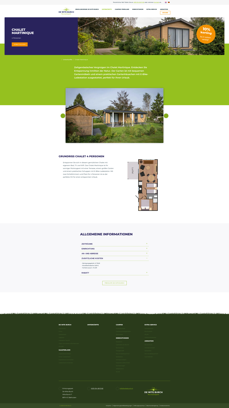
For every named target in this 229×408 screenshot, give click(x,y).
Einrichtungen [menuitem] (138, 9)
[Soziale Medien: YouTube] (117, 381)
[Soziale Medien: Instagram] (121, 381)
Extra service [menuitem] (151, 9)
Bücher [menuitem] (165, 12)
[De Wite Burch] (66, 11)
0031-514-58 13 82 (139, 2)
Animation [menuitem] (164, 9)
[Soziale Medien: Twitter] (112, 381)
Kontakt (156, 2)
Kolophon (108, 405)
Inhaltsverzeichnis (165, 405)
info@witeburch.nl (126, 388)
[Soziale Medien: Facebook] (108, 381)
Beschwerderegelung (152, 405)
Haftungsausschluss (139, 405)
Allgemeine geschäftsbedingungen (122, 405)
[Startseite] (59, 60)
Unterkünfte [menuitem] (107, 9)
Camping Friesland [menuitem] (122, 9)
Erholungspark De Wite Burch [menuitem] (87, 9)
